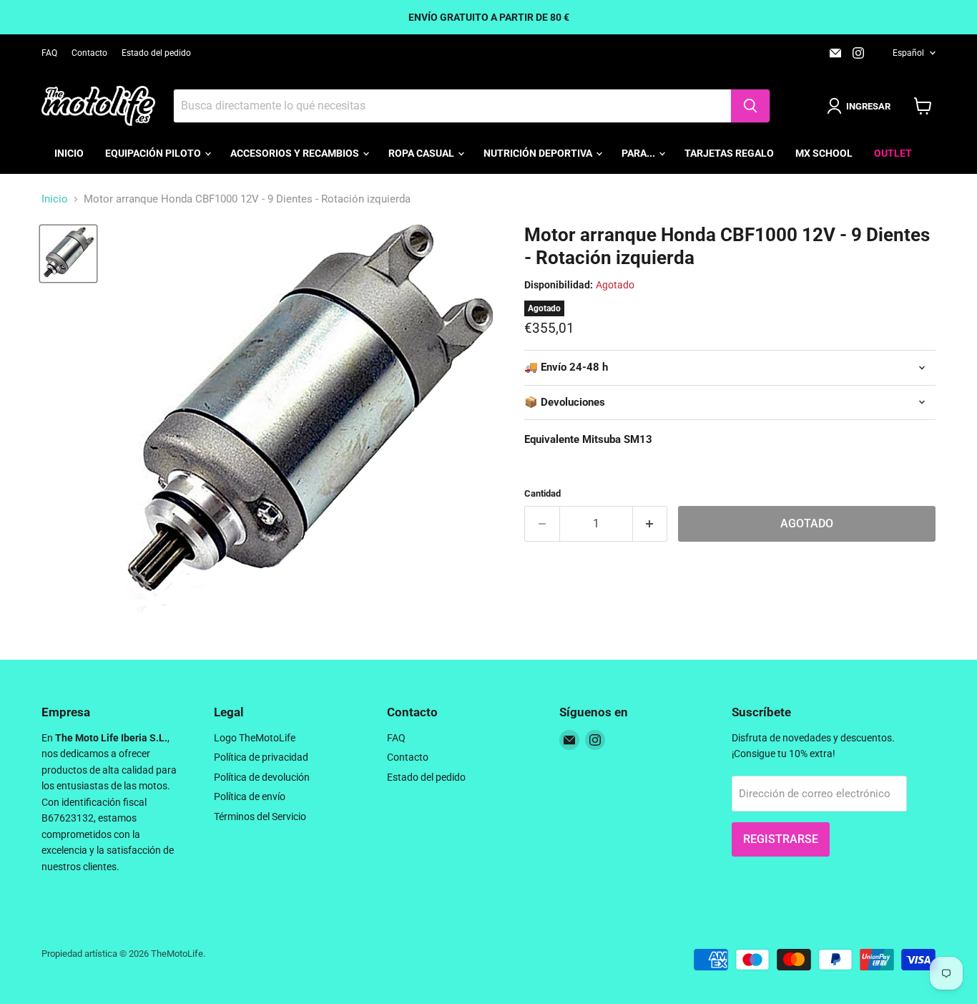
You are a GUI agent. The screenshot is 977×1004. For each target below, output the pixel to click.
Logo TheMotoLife (254, 738)
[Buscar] (750, 105)
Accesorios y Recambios (295, 153)
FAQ (49, 53)
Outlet (893, 153)
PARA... (639, 153)
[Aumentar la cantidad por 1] (650, 524)
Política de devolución (262, 777)
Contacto (89, 53)
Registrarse (780, 839)
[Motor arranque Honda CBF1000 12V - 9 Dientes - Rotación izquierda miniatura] (68, 253)
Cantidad (542, 493)
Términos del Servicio (260, 816)
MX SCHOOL (824, 153)
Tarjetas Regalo (729, 153)
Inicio (69, 153)
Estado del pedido (156, 53)
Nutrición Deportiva (538, 153)
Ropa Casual (422, 153)
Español (908, 53)
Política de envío (249, 796)
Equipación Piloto (154, 153)
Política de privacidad (261, 757)
